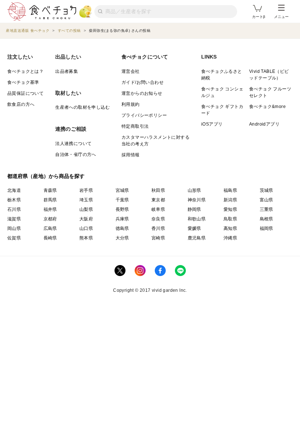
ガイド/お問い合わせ (142, 82)
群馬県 (50, 199)
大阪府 (86, 218)
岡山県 (14, 228)
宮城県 (122, 190)
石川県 (14, 209)
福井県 (50, 209)
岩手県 (86, 190)
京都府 (50, 218)
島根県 (266, 218)
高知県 (230, 228)
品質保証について (25, 93)
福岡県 (266, 228)
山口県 (86, 228)
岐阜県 (158, 209)
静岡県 (194, 209)
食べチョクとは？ (25, 71)
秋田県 (158, 190)
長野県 (122, 209)
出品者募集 (66, 71)
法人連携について (73, 143)
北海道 (14, 190)
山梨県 (86, 209)
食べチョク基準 (23, 82)
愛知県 (230, 209)
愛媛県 (194, 228)
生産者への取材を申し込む (82, 107)
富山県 (266, 199)
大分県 (122, 238)
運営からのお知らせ (141, 93)
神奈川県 (197, 199)
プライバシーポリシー (144, 115)
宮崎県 (158, 238)
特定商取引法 (135, 126)
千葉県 (122, 199)
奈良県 (158, 218)
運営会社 (130, 71)
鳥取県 (230, 218)
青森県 (50, 190)
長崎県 (50, 238)
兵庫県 (122, 218)
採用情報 (130, 154)
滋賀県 (14, 218)
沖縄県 (230, 238)
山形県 (194, 190)
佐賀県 (14, 238)
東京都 (158, 199)
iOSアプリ (211, 124)
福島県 (230, 190)
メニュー (281, 17)
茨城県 (266, 190)
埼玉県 (86, 199)
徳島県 (122, 228)
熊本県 (86, 238)
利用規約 (130, 104)
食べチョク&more (267, 106)
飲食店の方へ (20, 104)
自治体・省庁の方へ (75, 154)
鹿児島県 (197, 238)
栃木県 (14, 199)
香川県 (158, 228)
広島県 (50, 228)
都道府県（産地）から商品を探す (46, 176)
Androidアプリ (264, 124)
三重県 (266, 209)
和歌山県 (197, 218)
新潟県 (230, 199)
